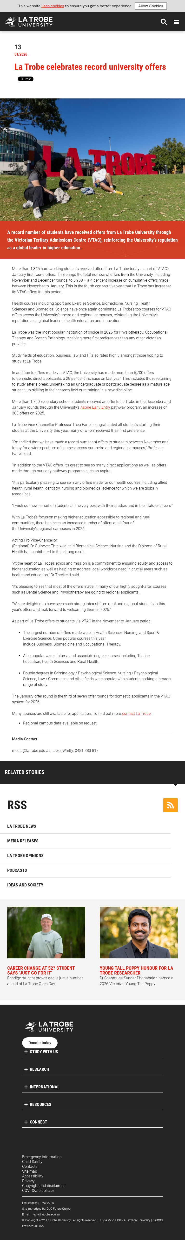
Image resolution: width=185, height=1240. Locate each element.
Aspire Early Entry (95, 407)
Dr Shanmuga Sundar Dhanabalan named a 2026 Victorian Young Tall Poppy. (136, 975)
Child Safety (32, 1161)
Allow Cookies (150, 5)
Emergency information (42, 1157)
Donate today (39, 1043)
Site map (29, 1171)
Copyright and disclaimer (43, 1185)
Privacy (28, 1181)
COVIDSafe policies (38, 1190)
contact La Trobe (136, 713)
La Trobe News (21, 826)
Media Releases (23, 840)
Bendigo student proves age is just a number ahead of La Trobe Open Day (45, 975)
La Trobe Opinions (25, 855)
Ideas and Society (25, 884)
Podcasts (17, 870)
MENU (176, 22)
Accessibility (32, 1176)
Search (164, 21)
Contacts (29, 1166)
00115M (38, 1226)
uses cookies (52, 5)
